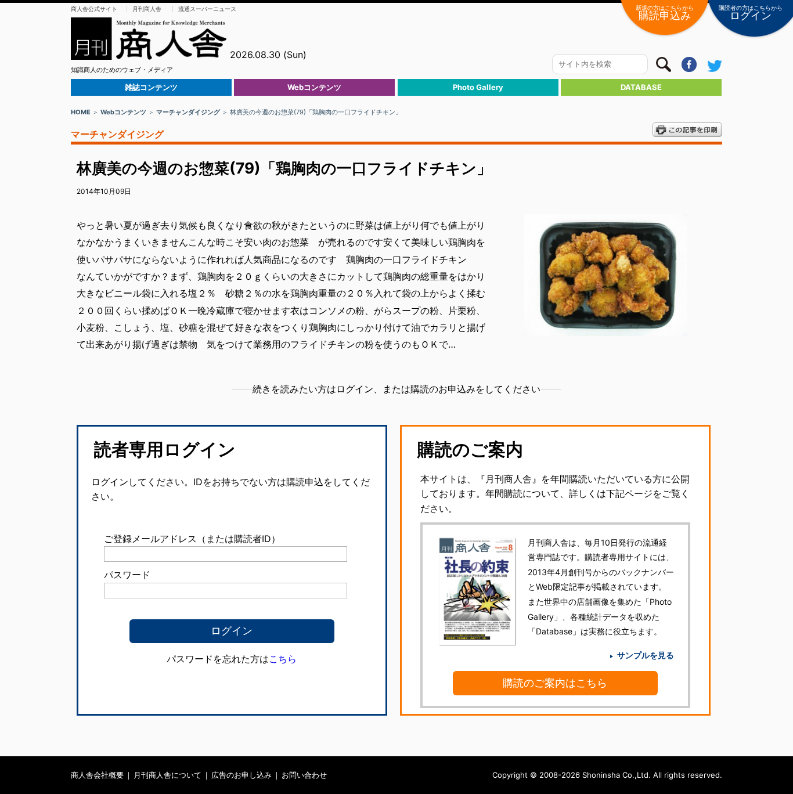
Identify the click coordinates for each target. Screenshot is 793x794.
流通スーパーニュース (207, 9)
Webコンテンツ (314, 87)
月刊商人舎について (167, 774)
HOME (81, 112)
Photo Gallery (478, 87)
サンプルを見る (645, 655)
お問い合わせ (304, 774)
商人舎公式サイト (94, 9)
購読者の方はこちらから (751, 12)
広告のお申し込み (241, 774)
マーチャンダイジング (188, 112)
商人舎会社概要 (97, 774)
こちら (283, 659)
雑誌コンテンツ (151, 87)
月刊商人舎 (146, 9)
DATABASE (641, 87)
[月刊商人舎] (149, 38)
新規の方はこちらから (665, 12)
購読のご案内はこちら (555, 683)
